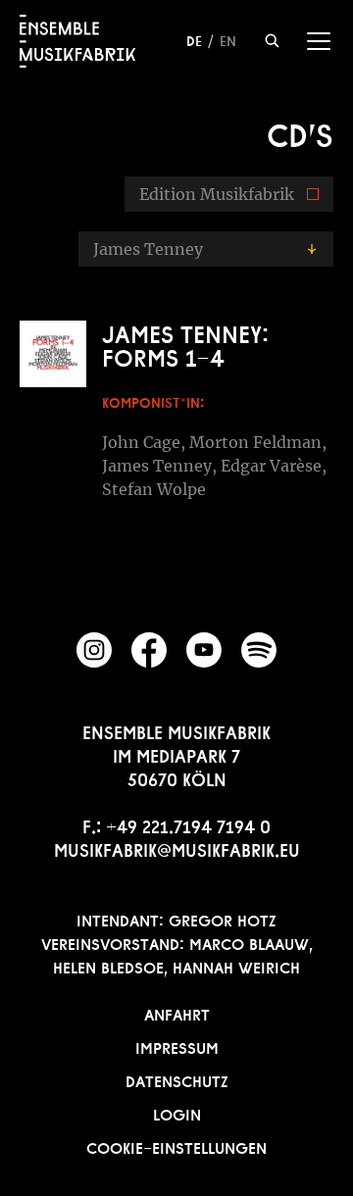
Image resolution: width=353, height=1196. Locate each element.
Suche (272, 40)
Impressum (177, 1046)
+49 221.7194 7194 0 (188, 824)
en (228, 39)
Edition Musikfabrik (216, 194)
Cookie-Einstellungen (176, 1146)
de (194, 39)
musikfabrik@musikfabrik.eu (177, 848)
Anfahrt (177, 1013)
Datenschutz (177, 1079)
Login (177, 1113)
